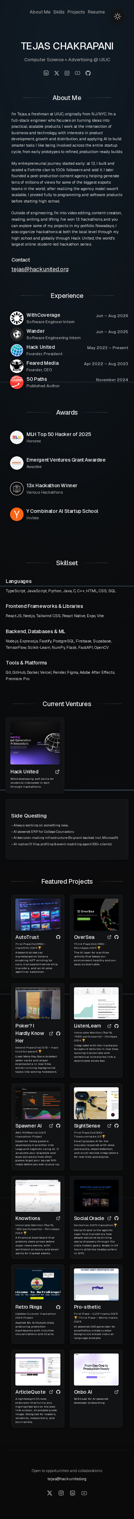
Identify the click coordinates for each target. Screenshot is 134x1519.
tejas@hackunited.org (40, 269)
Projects (76, 12)
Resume (96, 12)
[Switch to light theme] (117, 16)
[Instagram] (61, 1493)
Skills (59, 12)
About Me (40, 12)
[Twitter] (50, 1493)
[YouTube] (84, 1493)
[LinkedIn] (72, 1493)
